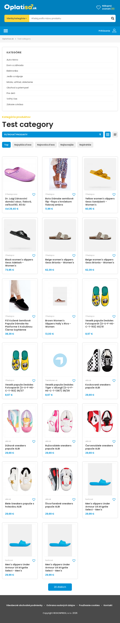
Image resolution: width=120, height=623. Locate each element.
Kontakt (108, 605)
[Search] (113, 18)
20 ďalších (60, 587)
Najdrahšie (85, 144)
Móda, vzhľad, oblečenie (20, 82)
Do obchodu (62, 379)
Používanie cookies (89, 605)
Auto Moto (12, 59)
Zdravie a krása (15, 104)
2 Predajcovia (11, 194)
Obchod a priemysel (18, 87)
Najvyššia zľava (22, 144)
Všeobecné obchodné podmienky (24, 605)
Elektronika (12, 71)
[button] (33, 194)
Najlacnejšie (67, 144)
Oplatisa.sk (8, 38)
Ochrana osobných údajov (60, 605)
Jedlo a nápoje (15, 76)
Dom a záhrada (15, 65)
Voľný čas (12, 98)
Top (6, 144)
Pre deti (11, 93)
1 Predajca (49, 194)
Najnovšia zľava (46, 144)
